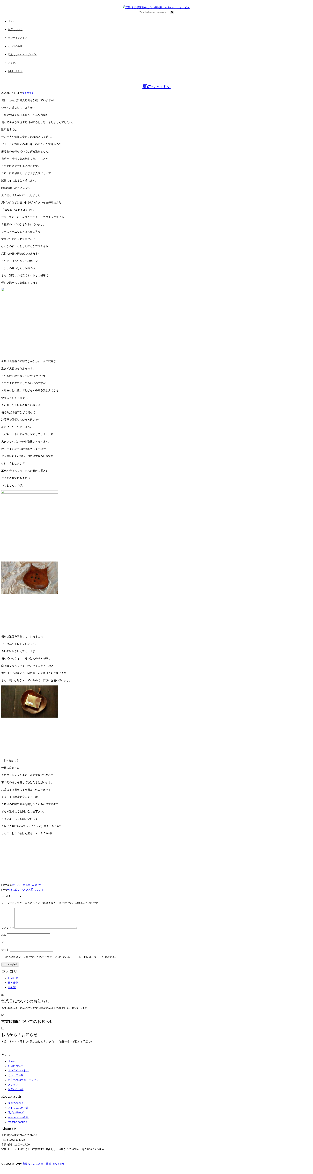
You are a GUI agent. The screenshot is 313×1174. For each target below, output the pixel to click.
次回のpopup (15, 1103)
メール (5, 942)
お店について (15, 29)
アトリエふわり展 (18, 1107)
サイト (5, 949)
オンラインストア (17, 38)
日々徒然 (13, 982)
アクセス (13, 63)
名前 (4, 935)
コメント (7, 927)
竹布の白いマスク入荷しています (26, 889)
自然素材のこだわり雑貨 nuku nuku (43, 1163)
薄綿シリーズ (15, 1112)
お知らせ (13, 978)
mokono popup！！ (19, 1122)
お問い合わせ (15, 71)
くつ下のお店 (15, 46)
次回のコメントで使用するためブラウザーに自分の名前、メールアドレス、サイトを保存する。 (61, 957)
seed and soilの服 (18, 1117)
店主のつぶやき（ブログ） (22, 54)
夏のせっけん (156, 86)
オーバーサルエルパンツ (26, 885)
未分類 (12, 987)
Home (11, 21)
